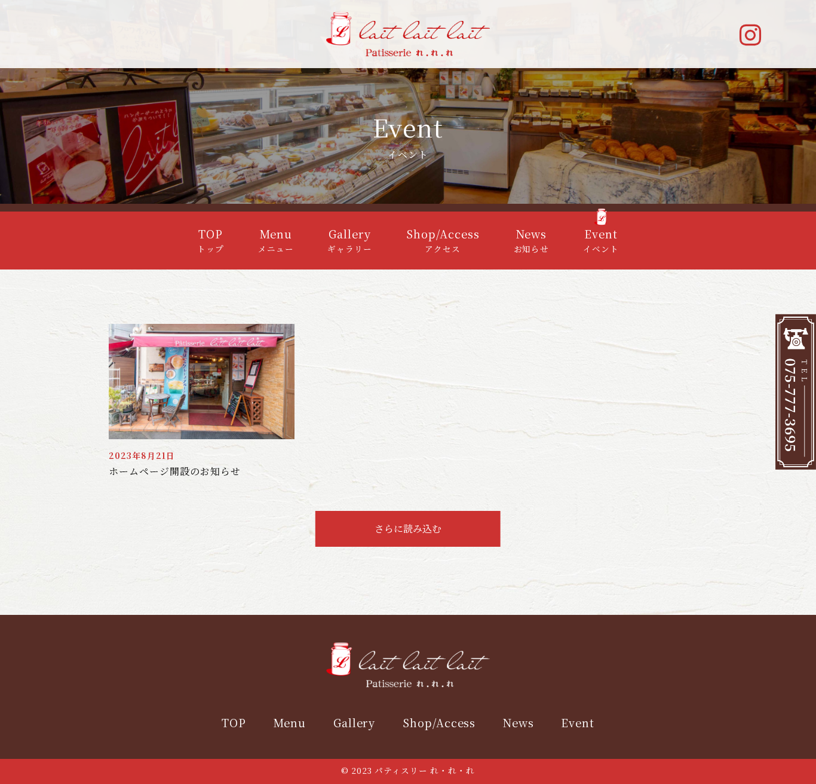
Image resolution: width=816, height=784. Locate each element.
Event (577, 722)
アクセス (443, 241)
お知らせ (532, 241)
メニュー (276, 241)
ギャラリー (349, 241)
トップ (210, 241)
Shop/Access (439, 722)
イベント (601, 241)
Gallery (354, 722)
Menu (289, 722)
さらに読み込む (408, 528)
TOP (234, 722)
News (518, 722)
